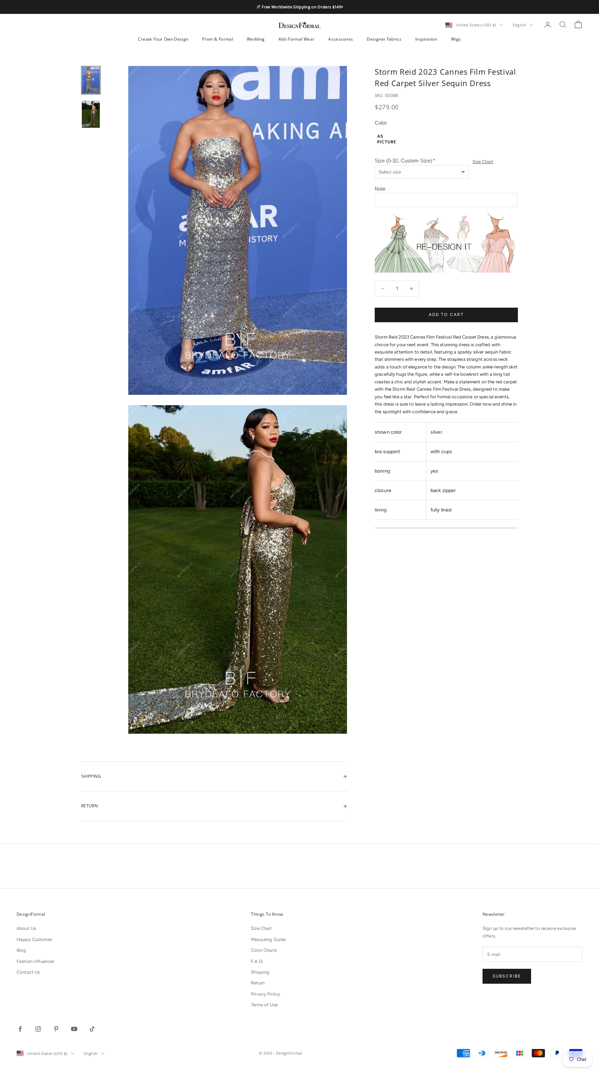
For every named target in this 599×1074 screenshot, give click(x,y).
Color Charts (264, 950)
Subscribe (507, 976)
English (519, 24)
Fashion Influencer (35, 961)
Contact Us (28, 972)
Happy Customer (34, 939)
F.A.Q (256, 961)
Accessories (340, 39)
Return (257, 982)
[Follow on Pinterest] (56, 1028)
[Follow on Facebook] (20, 1028)
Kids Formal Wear (297, 39)
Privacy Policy (265, 994)
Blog (21, 950)
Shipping (260, 972)
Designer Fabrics (384, 39)
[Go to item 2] (91, 114)
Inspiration (426, 39)
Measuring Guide (268, 939)
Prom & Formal (217, 39)
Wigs (456, 39)
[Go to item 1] (91, 80)
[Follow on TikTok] (92, 1028)
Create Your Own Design (163, 39)
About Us (26, 928)
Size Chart (482, 162)
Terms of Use (264, 1004)
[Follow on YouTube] (74, 1028)
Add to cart (446, 314)
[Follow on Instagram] (38, 1028)
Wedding (256, 39)
